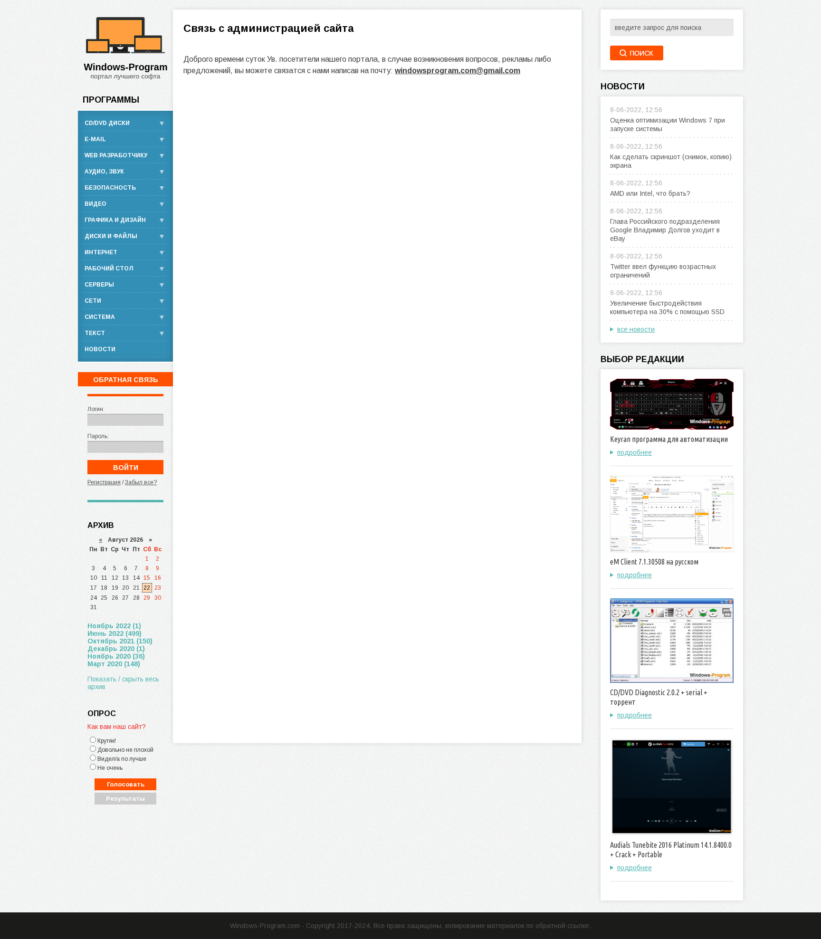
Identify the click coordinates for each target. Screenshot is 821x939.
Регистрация (104, 482)
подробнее (634, 452)
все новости (636, 329)
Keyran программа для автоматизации (669, 439)
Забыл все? (141, 482)
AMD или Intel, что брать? (650, 193)
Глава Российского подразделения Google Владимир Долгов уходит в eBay (665, 230)
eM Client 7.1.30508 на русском (654, 561)
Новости (100, 349)
